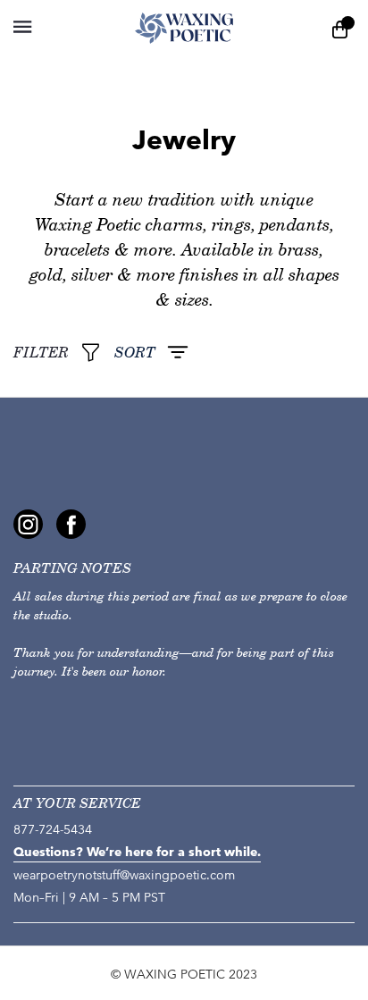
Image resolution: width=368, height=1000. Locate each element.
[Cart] (340, 28)
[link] (28, 524)
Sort (134, 352)
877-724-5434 (52, 829)
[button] (22, 27)
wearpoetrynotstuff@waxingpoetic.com (124, 875)
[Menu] (56, 27)
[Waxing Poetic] (184, 28)
